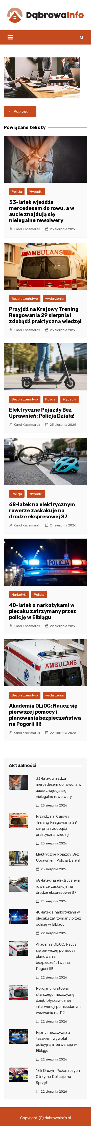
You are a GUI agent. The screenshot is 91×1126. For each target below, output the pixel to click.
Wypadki (35, 192)
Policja (17, 192)
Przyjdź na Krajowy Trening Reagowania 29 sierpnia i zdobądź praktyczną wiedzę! (45, 315)
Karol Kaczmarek (27, 229)
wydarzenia (54, 299)
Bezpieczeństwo (25, 299)
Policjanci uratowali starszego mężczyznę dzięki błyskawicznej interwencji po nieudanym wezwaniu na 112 (58, 1000)
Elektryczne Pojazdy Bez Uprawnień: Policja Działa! (42, 413)
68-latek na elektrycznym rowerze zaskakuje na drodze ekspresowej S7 (42, 510)
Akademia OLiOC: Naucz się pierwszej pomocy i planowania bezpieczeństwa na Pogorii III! (45, 715)
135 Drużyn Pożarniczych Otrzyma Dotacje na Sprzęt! (58, 1076)
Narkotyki (19, 595)
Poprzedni (22, 111)
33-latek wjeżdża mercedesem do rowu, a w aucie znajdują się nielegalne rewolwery (41, 211)
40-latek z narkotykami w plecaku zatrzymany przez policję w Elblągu (42, 611)
